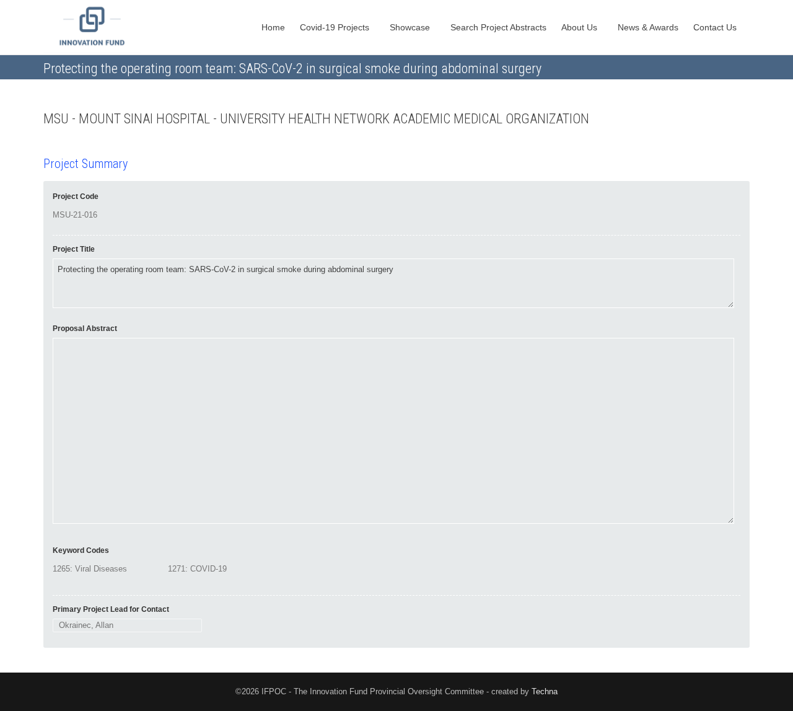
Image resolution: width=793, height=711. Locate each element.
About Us (580, 27)
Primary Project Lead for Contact (111, 609)
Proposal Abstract (85, 328)
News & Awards (648, 27)
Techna (545, 691)
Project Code (76, 196)
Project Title (74, 249)
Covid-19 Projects (336, 27)
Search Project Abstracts (498, 27)
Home (273, 27)
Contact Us (716, 27)
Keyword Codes (81, 550)
